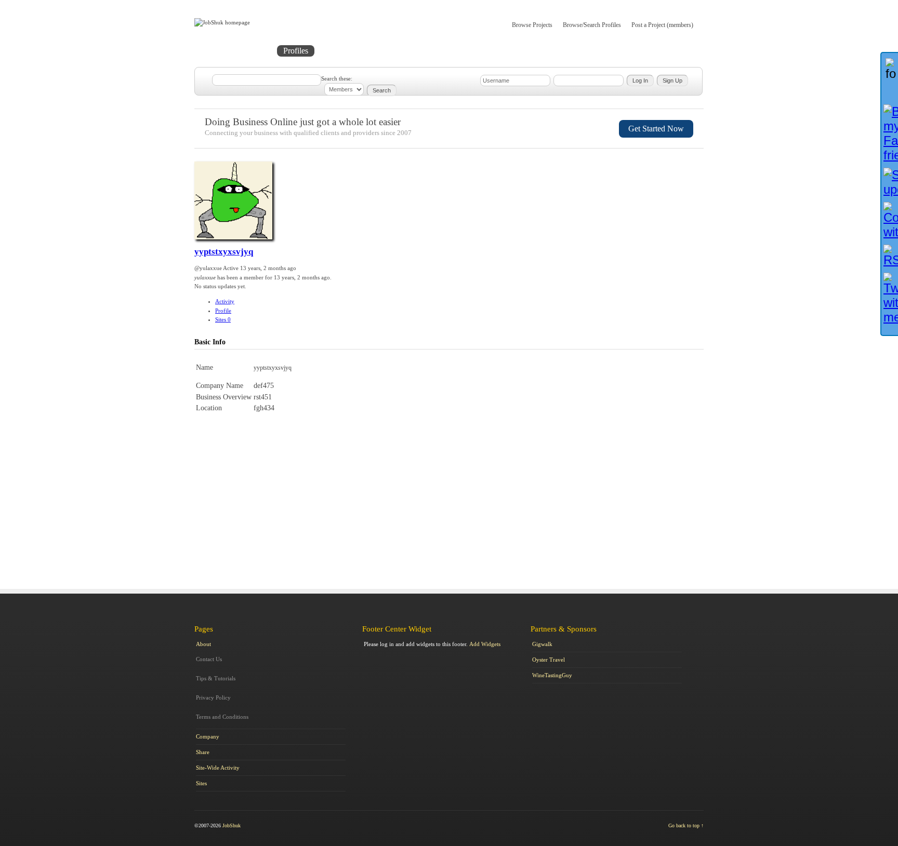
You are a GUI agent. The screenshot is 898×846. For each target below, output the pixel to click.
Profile (223, 310)
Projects (255, 50)
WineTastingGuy (552, 675)
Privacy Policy (213, 697)
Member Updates (352, 50)
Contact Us (209, 659)
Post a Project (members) (662, 25)
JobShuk (231, 825)
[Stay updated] (889, 182)
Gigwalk (542, 644)
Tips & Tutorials (215, 678)
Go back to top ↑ (686, 825)
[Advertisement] (655, 469)
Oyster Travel (548, 659)
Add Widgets (484, 644)
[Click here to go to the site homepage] (222, 22)
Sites (223, 319)
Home (216, 50)
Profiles (295, 50)
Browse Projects (532, 25)
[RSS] (889, 256)
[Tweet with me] (889, 299)
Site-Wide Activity (218, 767)
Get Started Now (656, 128)
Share (202, 752)
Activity (224, 301)
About (406, 50)
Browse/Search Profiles (592, 25)
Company (207, 736)
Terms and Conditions (222, 717)
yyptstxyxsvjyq (223, 252)
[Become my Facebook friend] (889, 133)
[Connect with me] (889, 220)
